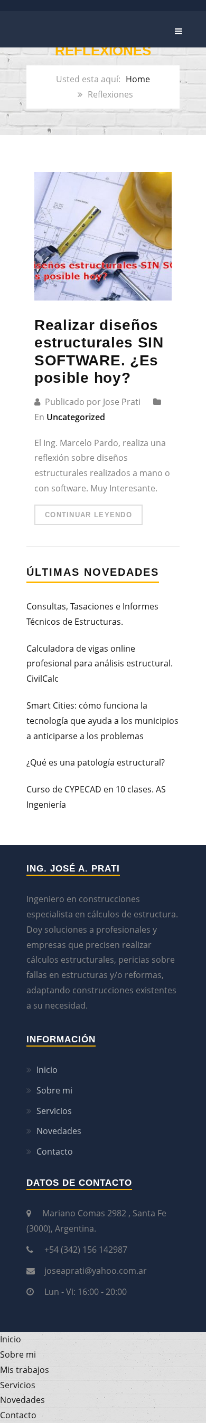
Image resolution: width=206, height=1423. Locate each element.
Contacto (54, 1151)
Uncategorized (75, 417)
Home (138, 79)
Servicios (54, 1111)
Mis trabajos (24, 1370)
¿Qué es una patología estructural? (95, 762)
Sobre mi (54, 1090)
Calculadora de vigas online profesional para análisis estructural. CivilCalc (99, 664)
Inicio (47, 1070)
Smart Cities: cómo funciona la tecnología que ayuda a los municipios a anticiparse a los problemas (102, 721)
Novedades (58, 1131)
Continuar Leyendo (88, 515)
